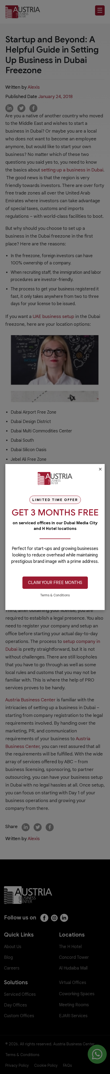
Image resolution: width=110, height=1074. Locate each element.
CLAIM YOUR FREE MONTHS (55, 582)
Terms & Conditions (55, 595)
